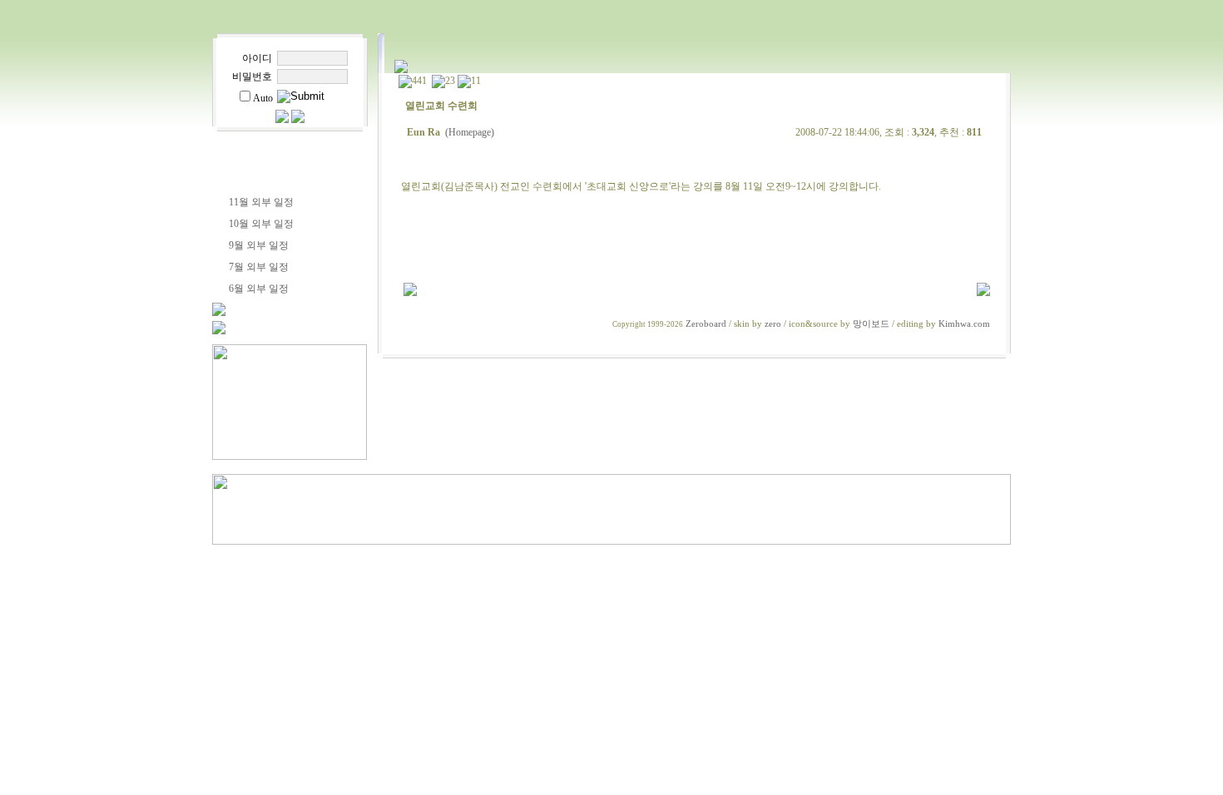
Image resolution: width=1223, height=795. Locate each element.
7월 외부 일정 (259, 267)
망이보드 (871, 323)
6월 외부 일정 (259, 288)
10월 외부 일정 (261, 224)
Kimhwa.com (964, 323)
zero (773, 323)
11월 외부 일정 (261, 202)
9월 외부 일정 (259, 245)
